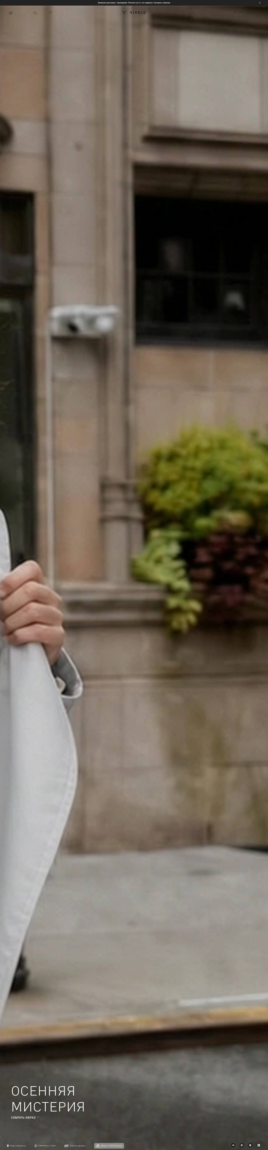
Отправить (134, 82)
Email (114, 67)
